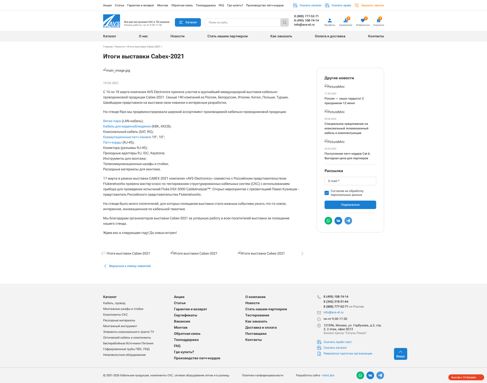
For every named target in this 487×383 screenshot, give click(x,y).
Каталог (109, 36)
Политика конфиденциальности (262, 375)
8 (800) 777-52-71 (306, 16)
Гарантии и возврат (140, 5)
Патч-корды (112, 142)
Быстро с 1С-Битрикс (464, 377)
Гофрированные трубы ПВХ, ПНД (126, 349)
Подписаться (350, 205)
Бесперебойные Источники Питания (128, 343)
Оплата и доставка (330, 36)
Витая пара (112, 121)
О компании (255, 297)
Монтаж (162, 5)
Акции (107, 5)
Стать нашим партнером (227, 36)
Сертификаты (185, 315)
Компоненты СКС (115, 314)
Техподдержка (206, 5)
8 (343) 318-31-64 (336, 301)
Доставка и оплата (261, 327)
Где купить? (235, 5)
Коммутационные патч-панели (127, 137)
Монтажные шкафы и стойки (123, 309)
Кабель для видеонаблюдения (127, 126)
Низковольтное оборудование (124, 355)
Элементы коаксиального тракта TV (128, 332)
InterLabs (328, 375)
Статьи (119, 5)
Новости (177, 36)
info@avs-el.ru (304, 24)
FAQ (221, 5)
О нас (143, 36)
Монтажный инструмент (120, 326)
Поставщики (256, 334)
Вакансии (182, 321)
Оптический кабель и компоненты (127, 337)
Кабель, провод (114, 303)
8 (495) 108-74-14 (306, 20)
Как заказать (281, 36)
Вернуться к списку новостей (130, 266)
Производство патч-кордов (265, 5)
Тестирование (257, 315)
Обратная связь (182, 5)
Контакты (376, 36)
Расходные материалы (119, 320)
